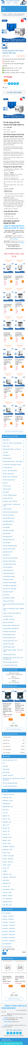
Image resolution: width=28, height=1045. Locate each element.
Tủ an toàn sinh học (9, 480)
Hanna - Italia (7, 840)
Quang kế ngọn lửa (8, 539)
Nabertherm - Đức (8, 806)
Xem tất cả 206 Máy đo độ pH (14, 729)
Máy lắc (5, 483)
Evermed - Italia (7, 837)
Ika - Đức (5, 813)
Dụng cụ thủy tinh (8, 601)
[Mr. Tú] (14, 676)
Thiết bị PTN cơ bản (8, 644)
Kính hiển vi (6, 440)
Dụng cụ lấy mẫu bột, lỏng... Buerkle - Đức (13, 609)
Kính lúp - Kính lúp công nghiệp (12, 443)
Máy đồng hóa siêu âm (9, 631)
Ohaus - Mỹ (6, 868)
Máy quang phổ (7, 536)
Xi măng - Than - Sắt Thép (10, 501)
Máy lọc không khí (8, 622)
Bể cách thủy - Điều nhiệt (10, 476)
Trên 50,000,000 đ (6, 943)
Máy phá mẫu (6, 533)
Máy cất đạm (6, 542)
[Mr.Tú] (14, 680)
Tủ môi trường (7, 509)
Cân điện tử (6, 455)
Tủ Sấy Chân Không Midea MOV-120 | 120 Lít (19, 305)
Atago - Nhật (6, 852)
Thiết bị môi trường (8, 576)
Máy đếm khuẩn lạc (8, 521)
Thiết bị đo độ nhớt (8, 573)
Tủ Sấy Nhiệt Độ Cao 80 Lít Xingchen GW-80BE (19, 390)
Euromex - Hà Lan (8, 800)
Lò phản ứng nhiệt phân (10, 665)
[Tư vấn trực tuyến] (14, 673)
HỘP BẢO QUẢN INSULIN (9, 654)
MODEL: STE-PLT (7, 981)
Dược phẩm (6, 769)
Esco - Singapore (7, 898)
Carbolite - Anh (7, 874)
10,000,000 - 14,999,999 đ (8, 922)
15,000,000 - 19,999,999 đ (8, 925)
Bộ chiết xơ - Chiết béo (9, 588)
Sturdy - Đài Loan (8, 862)
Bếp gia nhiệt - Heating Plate (11, 625)
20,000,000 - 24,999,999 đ (8, 928)
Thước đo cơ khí (8, 616)
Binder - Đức (6, 816)
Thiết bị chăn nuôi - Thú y (10, 640)
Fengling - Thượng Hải (9, 877)
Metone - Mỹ (6, 828)
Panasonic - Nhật (8, 849)
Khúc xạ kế (6, 595)
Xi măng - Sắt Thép (8, 775)
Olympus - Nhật (7, 892)
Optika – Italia (7, 843)
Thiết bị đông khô (8, 570)
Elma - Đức (6, 809)
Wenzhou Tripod (7, 901)
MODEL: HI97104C (7, 714)
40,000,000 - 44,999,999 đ (8, 940)
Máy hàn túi (6, 555)
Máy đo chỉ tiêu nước (9, 549)
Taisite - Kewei (6, 865)
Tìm (4, 953)
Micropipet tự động (9, 598)
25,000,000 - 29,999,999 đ (8, 931)
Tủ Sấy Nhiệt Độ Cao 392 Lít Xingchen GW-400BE (8, 362)
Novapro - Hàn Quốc (8, 794)
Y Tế (4, 763)
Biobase (5, 871)
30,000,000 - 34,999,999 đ (8, 934)
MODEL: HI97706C (19, 710)
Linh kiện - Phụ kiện (8, 619)
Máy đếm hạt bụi (7, 524)
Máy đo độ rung (7, 552)
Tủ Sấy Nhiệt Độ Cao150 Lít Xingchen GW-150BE (8, 390)
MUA (6, 80)
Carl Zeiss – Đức (7, 905)
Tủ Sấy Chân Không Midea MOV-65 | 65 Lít (8, 334)
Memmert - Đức (7, 822)
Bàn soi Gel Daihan (8, 515)
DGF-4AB (9, 127)
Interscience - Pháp (8, 889)
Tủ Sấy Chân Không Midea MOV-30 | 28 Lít (19, 334)
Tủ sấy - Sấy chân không (10, 470)
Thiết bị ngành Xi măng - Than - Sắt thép (13, 650)
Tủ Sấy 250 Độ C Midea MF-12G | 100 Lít (19, 277)
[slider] (3, 950)
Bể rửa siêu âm (7, 458)
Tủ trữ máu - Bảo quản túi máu (12, 464)
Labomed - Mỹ (6, 883)
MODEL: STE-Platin (20, 981)
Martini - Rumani (7, 895)
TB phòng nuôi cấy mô (9, 564)
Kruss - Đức (6, 825)
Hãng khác (6, 880)
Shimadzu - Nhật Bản (8, 846)
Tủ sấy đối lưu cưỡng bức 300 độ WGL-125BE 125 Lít (19, 419)
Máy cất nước (7, 489)
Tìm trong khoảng (6, 947)
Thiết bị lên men (7, 567)
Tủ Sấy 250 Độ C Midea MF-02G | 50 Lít (8, 306)
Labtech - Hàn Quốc (8, 855)
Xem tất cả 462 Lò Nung (14, 999)
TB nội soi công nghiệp (9, 582)
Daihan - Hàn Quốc (8, 859)
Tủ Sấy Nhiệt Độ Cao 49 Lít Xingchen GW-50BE (8, 419)
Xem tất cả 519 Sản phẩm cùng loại (14, 431)
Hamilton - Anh (7, 797)
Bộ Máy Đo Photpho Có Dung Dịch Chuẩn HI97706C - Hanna (19, 706)
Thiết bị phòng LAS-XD (9, 637)
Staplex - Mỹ (6, 886)
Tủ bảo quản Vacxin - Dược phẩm (12, 461)
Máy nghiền (6, 527)
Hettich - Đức (6, 819)
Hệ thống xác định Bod (9, 585)
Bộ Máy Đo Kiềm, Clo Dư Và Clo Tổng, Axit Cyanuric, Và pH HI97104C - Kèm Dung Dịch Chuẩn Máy (7, 708)
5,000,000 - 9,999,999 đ (8, 919)
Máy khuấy (6, 492)
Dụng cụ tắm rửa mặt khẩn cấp (12, 613)
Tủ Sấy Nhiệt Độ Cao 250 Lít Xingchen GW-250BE (19, 362)
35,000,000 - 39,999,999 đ (8, 937)
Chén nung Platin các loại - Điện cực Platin (7, 978)
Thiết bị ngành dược (9, 634)
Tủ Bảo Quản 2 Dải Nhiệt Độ (10, 628)
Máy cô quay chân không (10, 558)
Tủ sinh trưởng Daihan (9, 495)
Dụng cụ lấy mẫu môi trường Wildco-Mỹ (14, 604)
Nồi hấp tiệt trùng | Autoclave (12, 449)
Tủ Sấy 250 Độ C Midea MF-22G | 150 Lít (8, 277)
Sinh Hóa (5, 766)
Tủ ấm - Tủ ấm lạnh (8, 473)
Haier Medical (7, 803)
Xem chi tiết (9, 272)
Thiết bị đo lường (8, 579)
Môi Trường (6, 772)
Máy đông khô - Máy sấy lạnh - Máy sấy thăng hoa (13, 658)
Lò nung (5, 452)
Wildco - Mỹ (6, 831)
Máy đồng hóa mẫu (8, 530)
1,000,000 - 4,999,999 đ (8, 916)
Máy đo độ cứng (7, 498)
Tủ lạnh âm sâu (7, 467)
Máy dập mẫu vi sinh (8, 518)
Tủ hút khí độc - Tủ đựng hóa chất (11, 505)
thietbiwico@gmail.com (12, 1019)
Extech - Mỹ (6, 834)
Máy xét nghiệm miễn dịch (10, 662)
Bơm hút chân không (9, 561)
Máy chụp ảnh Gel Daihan (10, 512)
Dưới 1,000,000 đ (6, 913)
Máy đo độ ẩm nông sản (10, 545)
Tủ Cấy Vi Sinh (7, 486)
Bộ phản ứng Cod (8, 591)
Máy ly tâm (6, 446)
